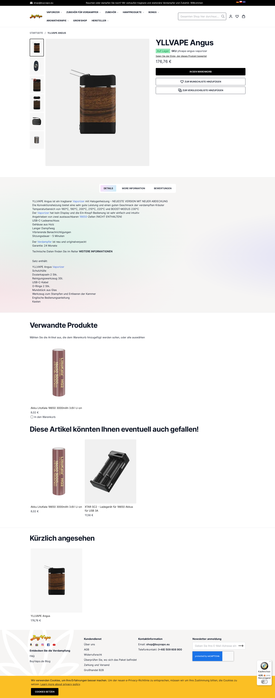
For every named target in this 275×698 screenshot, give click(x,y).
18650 (83, 216)
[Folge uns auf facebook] (48, 645)
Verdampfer (44, 241)
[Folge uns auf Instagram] (42, 645)
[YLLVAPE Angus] (56, 580)
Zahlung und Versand (96, 664)
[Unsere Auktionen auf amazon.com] (31, 645)
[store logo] (36, 16)
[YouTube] (54, 645)
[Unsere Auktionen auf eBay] (36, 645)
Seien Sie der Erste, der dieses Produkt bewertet (181, 56)
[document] (137, 687)
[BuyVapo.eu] (244, 3)
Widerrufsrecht (93, 654)
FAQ (32, 656)
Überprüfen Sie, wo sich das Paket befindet (110, 659)
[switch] (264, 682)
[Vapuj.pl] (241, 3)
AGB (86, 649)
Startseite (36, 33)
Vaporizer (78, 201)
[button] (37, 47)
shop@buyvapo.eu (43, 2)
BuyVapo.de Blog (40, 661)
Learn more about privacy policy (60, 684)
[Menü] (270, 662)
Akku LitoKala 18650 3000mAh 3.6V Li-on (56, 408)
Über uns (89, 644)
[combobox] (202, 16)
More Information (133, 188)
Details (108, 188)
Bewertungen (162, 188)
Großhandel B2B (94, 670)
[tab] (108, 188)
